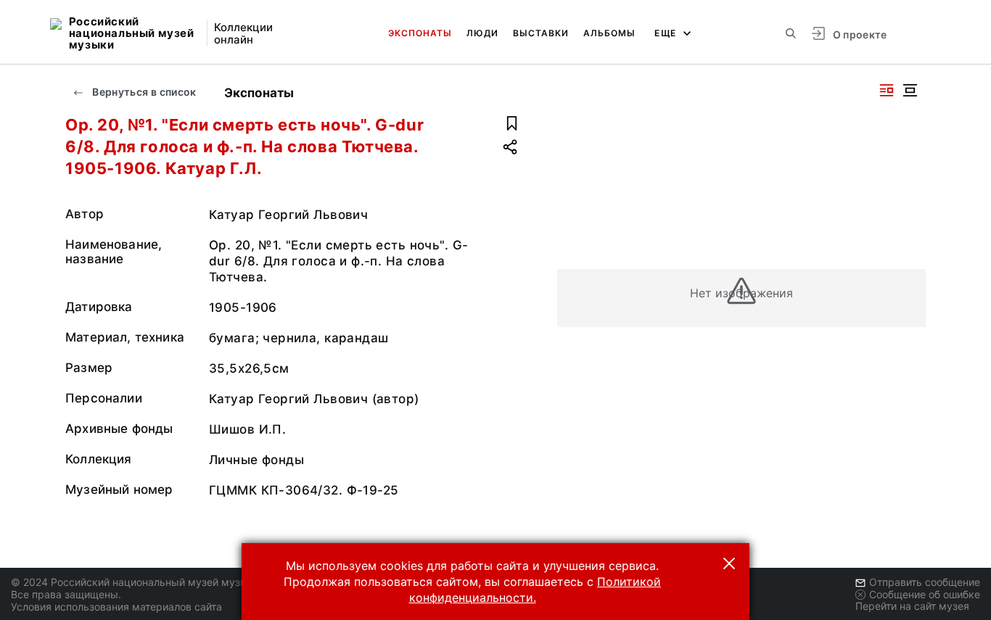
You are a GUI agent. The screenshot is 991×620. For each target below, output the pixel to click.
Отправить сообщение (924, 582)
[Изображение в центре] (909, 90)
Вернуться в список (143, 92)
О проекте (860, 34)
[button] (729, 563)
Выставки (541, 33)
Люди (482, 33)
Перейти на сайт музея (912, 606)
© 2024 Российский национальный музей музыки (135, 582)
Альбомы (609, 33)
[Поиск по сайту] (790, 33)
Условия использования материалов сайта (116, 606)
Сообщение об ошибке (924, 594)
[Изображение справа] (886, 90)
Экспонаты (420, 33)
